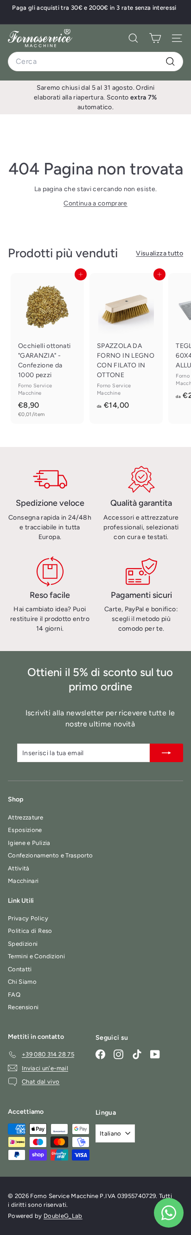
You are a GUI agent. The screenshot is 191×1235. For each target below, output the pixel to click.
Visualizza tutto (159, 253)
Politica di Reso (30, 930)
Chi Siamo (22, 981)
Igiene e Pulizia (29, 842)
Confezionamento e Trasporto (50, 855)
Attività (19, 868)
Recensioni (23, 1007)
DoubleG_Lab (63, 1215)
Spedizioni (23, 943)
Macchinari (23, 880)
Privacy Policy (28, 918)
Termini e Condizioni (36, 956)
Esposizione (25, 829)
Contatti (20, 969)
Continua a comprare (95, 203)
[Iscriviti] (166, 753)
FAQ (14, 994)
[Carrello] (155, 38)
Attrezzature (25, 817)
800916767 (132, 13)
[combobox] (95, 61)
